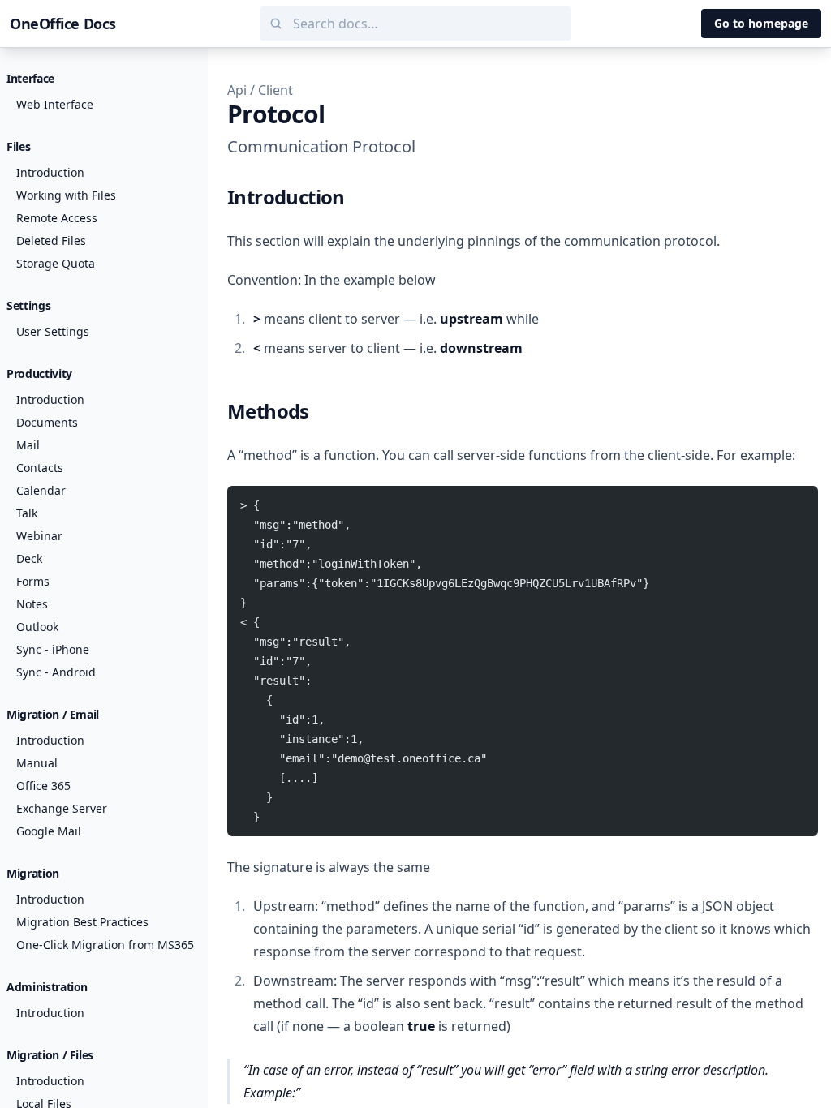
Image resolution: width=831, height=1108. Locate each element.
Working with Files (66, 195)
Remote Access (56, 217)
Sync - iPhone (52, 649)
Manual (37, 763)
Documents (47, 422)
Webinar (39, 535)
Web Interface (54, 104)
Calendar (41, 490)
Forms (33, 581)
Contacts (39, 467)
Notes (32, 604)
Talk (26, 513)
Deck (29, 558)
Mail (28, 445)
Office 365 (43, 785)
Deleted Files (51, 240)
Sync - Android (56, 672)
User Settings (52, 331)
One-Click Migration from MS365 (105, 944)
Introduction (50, 172)
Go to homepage (761, 23)
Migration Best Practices (82, 922)
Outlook (37, 626)
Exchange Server (61, 808)
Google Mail (48, 831)
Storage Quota (55, 263)
